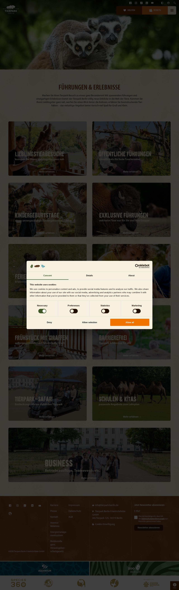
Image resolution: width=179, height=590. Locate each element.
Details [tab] (89, 275)
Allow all (130, 322)
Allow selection (89, 322)
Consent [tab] (47, 275)
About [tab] (131, 275)
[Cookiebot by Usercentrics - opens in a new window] (137, 266)
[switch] (74, 311)
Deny (49, 322)
